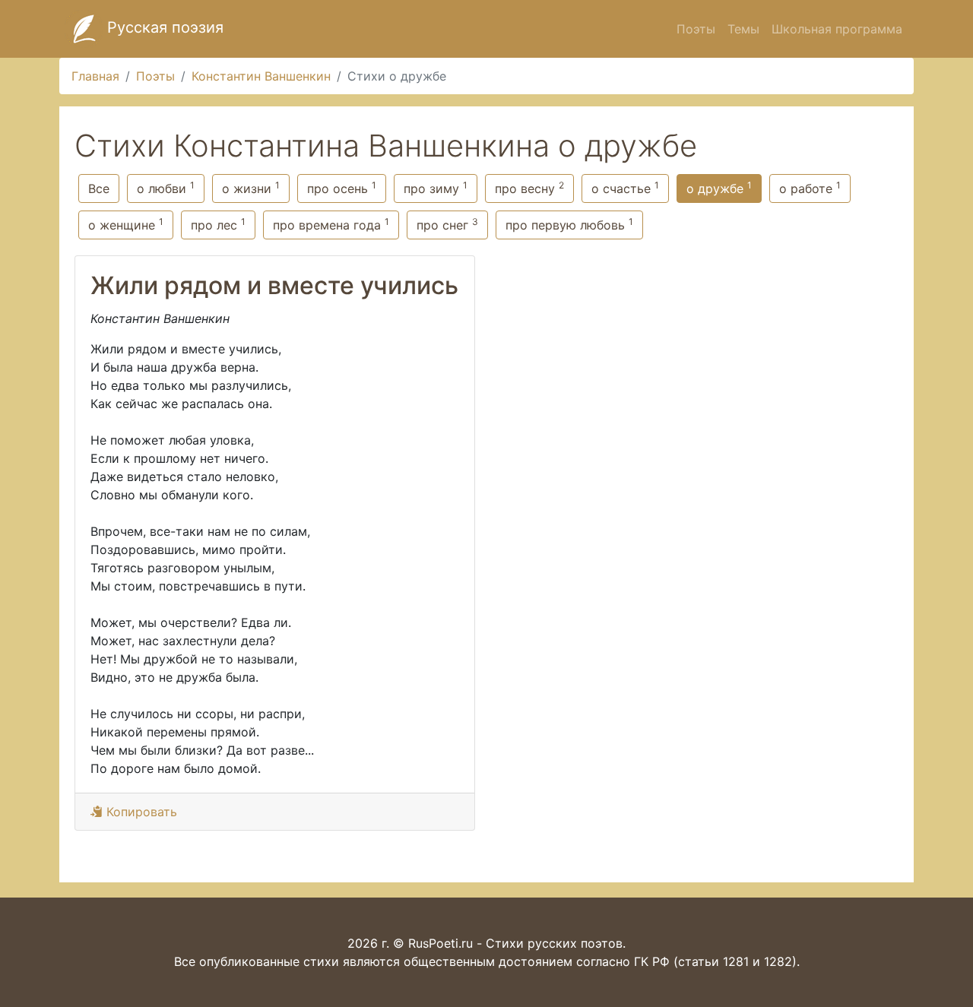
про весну (529, 187)
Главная (95, 76)
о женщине (125, 224)
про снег (447, 224)
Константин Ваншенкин (261, 76)
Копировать (140, 811)
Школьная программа (837, 28)
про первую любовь (569, 224)
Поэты (696, 28)
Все (98, 188)
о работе (810, 187)
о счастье (625, 187)
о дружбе (719, 187)
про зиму (435, 187)
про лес (218, 224)
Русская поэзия (163, 27)
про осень (341, 187)
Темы (743, 28)
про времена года (331, 224)
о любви (166, 187)
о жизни (251, 187)
